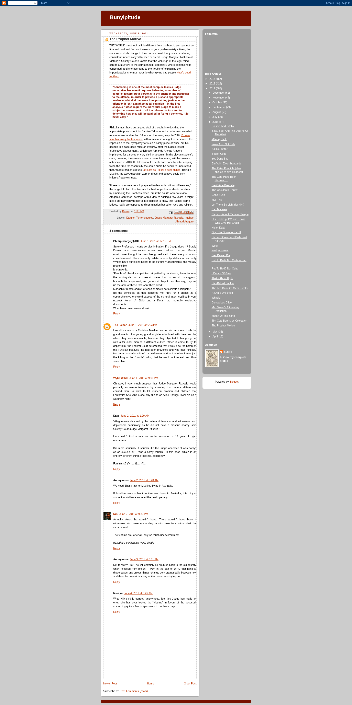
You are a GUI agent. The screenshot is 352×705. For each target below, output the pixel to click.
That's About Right (222, 278)
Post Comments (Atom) (134, 691)
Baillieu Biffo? (220, 149)
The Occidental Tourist (225, 190)
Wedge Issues (220, 250)
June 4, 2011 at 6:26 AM (138, 593)
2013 (212, 79)
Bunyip (228, 351)
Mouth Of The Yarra (223, 315)
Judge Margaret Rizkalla (169, 217)
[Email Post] (170, 212)
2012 (212, 83)
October (217, 102)
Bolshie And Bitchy (223, 126)
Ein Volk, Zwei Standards (226, 163)
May (215, 331)
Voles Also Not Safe (223, 144)
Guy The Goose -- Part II (226, 232)
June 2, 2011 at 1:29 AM (135, 415)
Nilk (115, 514)
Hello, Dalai (218, 227)
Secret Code (219, 153)
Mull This (217, 199)
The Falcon (120, 325)
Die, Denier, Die (221, 255)
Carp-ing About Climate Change (230, 214)
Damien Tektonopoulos (139, 217)
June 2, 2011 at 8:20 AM (144, 480)
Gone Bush (218, 195)
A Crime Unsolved (222, 292)
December (218, 92)
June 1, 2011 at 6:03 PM (143, 325)
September (219, 107)
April (215, 336)
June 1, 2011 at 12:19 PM (156, 241)
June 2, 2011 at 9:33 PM (133, 514)
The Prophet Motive (223, 325)
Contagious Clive (222, 302)
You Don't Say (220, 158)
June (215, 121)
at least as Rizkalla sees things (161, 169)
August (217, 112)
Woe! (215, 245)
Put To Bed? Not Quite (225, 268)
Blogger (234, 381)
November (218, 97)
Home (150, 683)
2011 (212, 88)
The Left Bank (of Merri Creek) (230, 288)
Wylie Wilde (120, 378)
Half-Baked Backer (223, 283)
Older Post (190, 683)
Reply (116, 313)
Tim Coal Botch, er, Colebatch (229, 320)
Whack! (216, 297)
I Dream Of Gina (221, 273)
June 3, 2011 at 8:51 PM (144, 559)
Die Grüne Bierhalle (223, 185)
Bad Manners (219, 209)
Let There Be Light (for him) (228, 204)
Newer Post (110, 683)
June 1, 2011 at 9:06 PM (143, 378)
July (215, 117)
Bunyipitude (125, 17)
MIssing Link (219, 139)
